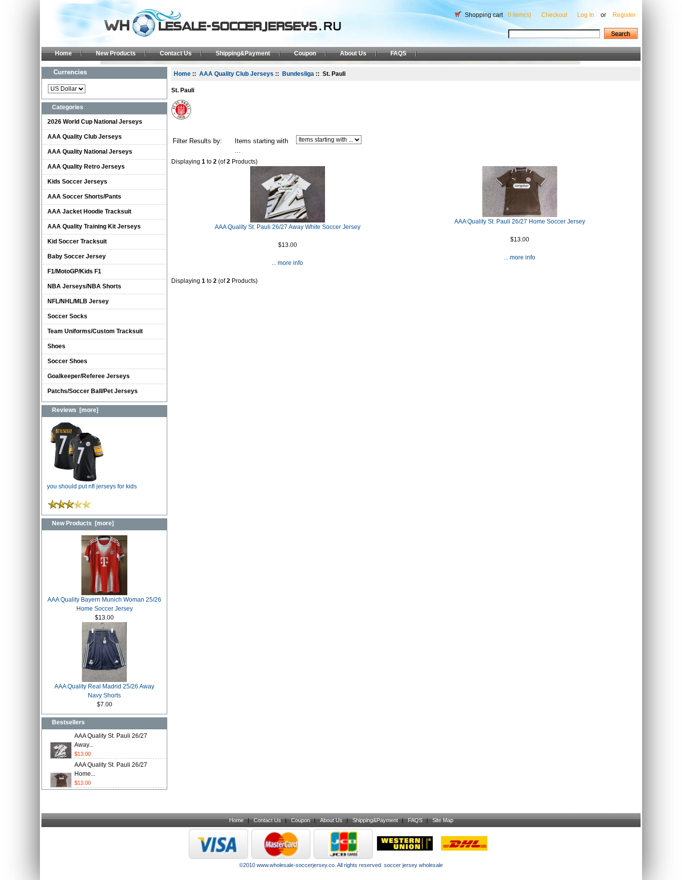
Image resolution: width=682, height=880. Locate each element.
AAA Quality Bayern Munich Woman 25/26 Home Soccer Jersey (104, 604)
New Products (116, 53)
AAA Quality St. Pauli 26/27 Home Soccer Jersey (519, 221)
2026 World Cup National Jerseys (94, 121)
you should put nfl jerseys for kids (92, 486)
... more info (287, 262)
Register (624, 14)
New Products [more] (83, 523)
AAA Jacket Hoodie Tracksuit (89, 211)
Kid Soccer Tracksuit (77, 241)
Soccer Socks (67, 316)
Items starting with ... (261, 146)
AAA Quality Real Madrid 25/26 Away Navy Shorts (104, 691)
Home (63, 53)
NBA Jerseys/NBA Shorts (84, 286)
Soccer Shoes (67, 361)
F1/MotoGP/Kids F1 (74, 271)
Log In (585, 14)
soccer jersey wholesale (413, 865)
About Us (353, 53)
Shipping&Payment (243, 53)
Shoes (56, 346)
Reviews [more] (75, 410)
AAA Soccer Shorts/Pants (84, 196)
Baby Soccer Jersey (76, 256)
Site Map (442, 820)
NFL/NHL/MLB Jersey (78, 301)
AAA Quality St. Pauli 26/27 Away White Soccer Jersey (287, 226)
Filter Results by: (197, 141)
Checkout (554, 14)
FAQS (398, 53)
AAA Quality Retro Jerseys (86, 166)
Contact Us (176, 53)
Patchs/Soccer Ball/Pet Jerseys (92, 391)
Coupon (305, 53)
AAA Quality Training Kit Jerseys (94, 226)
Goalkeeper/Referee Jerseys (88, 376)
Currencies (70, 72)
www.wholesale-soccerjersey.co (296, 865)
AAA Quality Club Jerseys (84, 136)
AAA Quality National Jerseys (89, 151)
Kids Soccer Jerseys (77, 181)
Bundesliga (298, 73)
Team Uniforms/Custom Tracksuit (95, 331)
